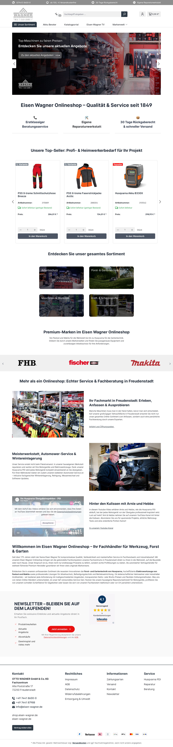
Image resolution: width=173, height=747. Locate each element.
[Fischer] (86, 362)
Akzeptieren (48, 523)
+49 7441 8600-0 (26, 698)
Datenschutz (72, 689)
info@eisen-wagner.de (29, 706)
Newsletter (113, 694)
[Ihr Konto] (142, 14)
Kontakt (111, 689)
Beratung (149, 689)
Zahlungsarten (115, 679)
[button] (24, 24)
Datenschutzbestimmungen (69, 511)
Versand (111, 684)
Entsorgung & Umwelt (77, 698)
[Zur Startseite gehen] (26, 14)
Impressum (71, 679)
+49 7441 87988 (25, 702)
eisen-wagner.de (21, 718)
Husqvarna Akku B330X (129, 193)
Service (149, 673)
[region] (86, 64)
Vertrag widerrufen (22, 728)
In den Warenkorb (38, 236)
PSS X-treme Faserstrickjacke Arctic (84, 195)
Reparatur (149, 684)
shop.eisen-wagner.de (25, 715)
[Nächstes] (159, 63)
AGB (76, 637)
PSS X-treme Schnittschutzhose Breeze (37, 195)
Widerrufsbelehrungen (77, 694)
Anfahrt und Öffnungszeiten (101, 426)
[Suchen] (124, 14)
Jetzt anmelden (59, 629)
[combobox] (92, 14)
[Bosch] (145, 362)
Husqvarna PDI (152, 679)
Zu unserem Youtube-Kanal (101, 528)
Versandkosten (79, 743)
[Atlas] (27, 362)
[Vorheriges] (14, 63)
